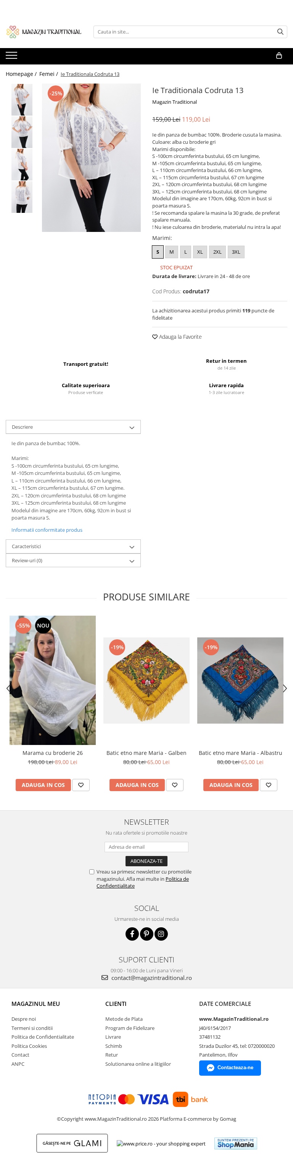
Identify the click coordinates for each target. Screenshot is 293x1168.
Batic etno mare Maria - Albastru (240, 752)
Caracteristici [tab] (26, 546)
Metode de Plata (124, 1018)
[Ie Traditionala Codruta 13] (91, 158)
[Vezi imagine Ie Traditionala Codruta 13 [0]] (22, 100)
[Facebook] (132, 934)
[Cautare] (280, 32)
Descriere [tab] (22, 426)
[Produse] (12, 57)
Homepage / (22, 73)
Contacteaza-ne (235, 1067)
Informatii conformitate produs (46, 529)
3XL (236, 251)
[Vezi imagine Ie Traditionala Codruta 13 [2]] (22, 164)
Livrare (113, 1036)
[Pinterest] (146, 934)
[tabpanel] (91, 158)
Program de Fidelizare (130, 1028)
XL (200, 251)
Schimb (113, 1046)
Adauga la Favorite (180, 336)
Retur (111, 1054)
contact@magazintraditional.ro (151, 977)
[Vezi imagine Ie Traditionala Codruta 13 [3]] (22, 197)
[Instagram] (161, 934)
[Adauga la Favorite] (81, 785)
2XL (217, 251)
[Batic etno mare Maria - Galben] (146, 680)
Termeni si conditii (32, 1028)
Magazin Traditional (174, 101)
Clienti (116, 1003)
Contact (20, 1054)
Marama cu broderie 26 (53, 752)
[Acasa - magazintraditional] (44, 31)
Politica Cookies (29, 1046)
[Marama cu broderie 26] (53, 680)
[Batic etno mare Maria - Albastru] (240, 680)
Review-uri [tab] (27, 560)
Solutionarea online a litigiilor (138, 1063)
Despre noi (23, 1018)
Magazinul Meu (35, 1003)
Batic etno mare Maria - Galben (146, 752)
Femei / (49, 73)
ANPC (17, 1063)
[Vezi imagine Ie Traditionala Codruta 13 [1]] (22, 132)
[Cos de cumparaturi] (279, 55)
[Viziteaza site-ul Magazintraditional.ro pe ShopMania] (235, 1143)
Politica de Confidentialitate (42, 1036)
